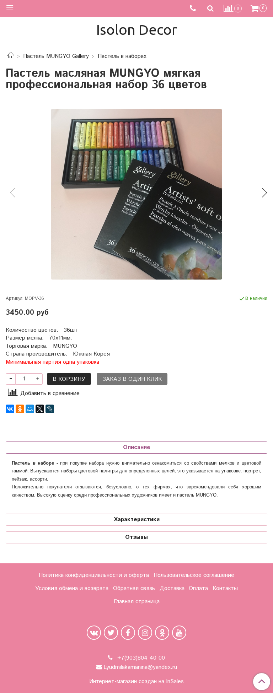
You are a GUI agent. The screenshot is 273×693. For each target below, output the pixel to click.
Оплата (198, 588)
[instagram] (145, 633)
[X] (40, 409)
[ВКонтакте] (10, 409)
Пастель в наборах (122, 56)
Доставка (172, 588)
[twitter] (111, 633)
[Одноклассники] (20, 409)
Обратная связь (134, 588)
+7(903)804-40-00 (140, 658)
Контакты (225, 588)
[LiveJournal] (50, 409)
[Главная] (10, 56)
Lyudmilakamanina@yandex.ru (140, 667)
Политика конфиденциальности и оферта (94, 575)
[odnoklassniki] (162, 633)
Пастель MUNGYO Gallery (56, 56)
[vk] (94, 633)
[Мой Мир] (30, 409)
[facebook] (128, 633)
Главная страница (137, 601)
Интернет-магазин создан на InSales (136, 681)
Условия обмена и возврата (71, 588)
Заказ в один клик (132, 379)
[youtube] (179, 633)
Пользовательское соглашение (194, 575)
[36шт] (136, 194)
